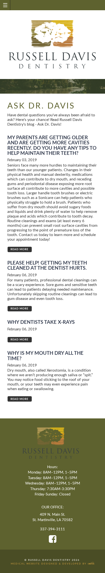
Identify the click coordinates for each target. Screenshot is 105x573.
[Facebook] (52, 539)
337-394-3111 (52, 529)
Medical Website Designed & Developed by (49, 564)
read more (19, 249)
